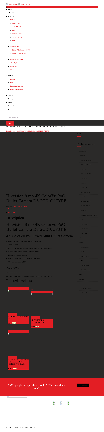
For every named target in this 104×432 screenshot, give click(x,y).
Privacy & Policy (37, 407)
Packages (81, 279)
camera (15, 206)
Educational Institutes (16, 86)
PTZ (13, 40)
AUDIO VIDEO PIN (86, 160)
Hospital (12, 79)
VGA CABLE (84, 229)
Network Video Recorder (87, 293)
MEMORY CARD (85, 192)
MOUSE (83, 197)
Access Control (83, 151)
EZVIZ (14, 30)
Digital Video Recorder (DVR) (21, 50)
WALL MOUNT (85, 233)
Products (11, 16)
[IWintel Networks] (18, 4)
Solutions (11, 75)
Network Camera (17, 34)
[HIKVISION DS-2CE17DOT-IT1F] (42, 295)
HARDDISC (84, 183)
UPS (82, 219)
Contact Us (94, 1)
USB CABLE (84, 224)
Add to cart (12, 314)
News (10, 102)
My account (87, 1)
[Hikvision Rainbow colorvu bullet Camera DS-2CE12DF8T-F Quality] (18, 334)
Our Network (36, 421)
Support (34, 402)
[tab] (40, 209)
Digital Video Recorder (86, 288)
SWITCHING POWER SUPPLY (89, 215)
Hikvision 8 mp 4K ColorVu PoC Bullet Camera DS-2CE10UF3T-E (29, 131)
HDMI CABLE (85, 187)
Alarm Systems (14, 63)
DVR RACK (84, 178)
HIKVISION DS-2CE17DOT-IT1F (37, 321)
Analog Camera (16, 23)
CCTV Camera (14, 20)
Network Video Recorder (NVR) (21, 53)
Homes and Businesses (16, 89)
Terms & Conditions (38, 411)
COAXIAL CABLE (86, 174)
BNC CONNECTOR (86, 164)
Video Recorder (14, 46)
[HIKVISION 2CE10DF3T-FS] (18, 291)
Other (12, 70)
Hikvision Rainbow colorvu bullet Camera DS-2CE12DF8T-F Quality (18, 362)
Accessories (13, 66)
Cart (81, 1)
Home (77, 1)
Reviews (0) (11, 212)
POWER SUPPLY (85, 206)
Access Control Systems (17, 59)
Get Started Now (83, 385)
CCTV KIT (84, 169)
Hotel (11, 82)
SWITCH (83, 210)
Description (11, 209)
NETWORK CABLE (86, 201)
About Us (11, 13)
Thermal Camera (17, 37)
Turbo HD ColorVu (18, 27)
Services (10, 95)
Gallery (10, 99)
